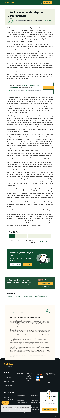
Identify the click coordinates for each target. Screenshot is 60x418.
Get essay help (30, 219)
